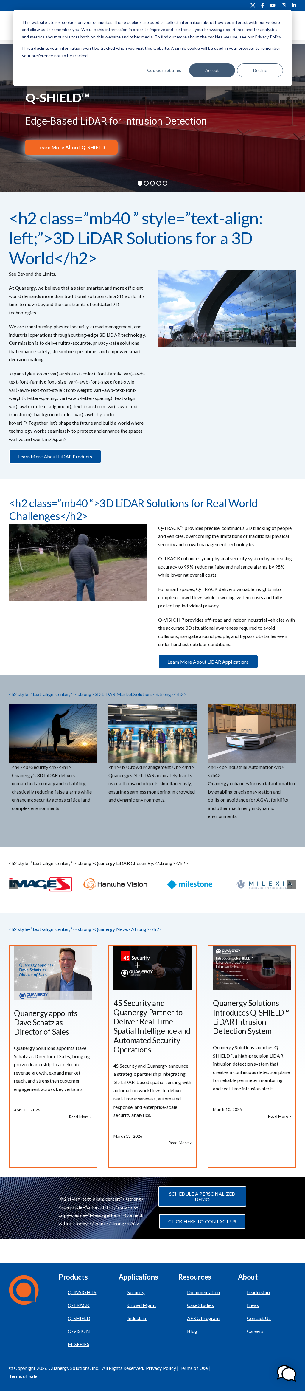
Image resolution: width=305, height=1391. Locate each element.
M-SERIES (78, 1344)
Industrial (137, 1318)
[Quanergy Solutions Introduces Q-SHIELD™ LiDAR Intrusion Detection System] (252, 968)
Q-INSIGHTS (82, 1292)
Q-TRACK (79, 1305)
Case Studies (200, 1305)
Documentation (203, 1292)
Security (136, 1292)
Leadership (258, 1292)
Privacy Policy (161, 1368)
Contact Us (259, 1318)
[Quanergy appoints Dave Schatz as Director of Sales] (53, 973)
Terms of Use (194, 1368)
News (253, 1305)
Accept (212, 70)
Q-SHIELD (79, 1318)
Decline (260, 70)
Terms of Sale (23, 1376)
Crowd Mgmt (141, 1305)
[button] (13, 884)
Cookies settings (164, 70)
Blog (192, 1331)
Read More (79, 1116)
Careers (255, 1331)
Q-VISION (79, 1331)
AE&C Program (203, 1318)
